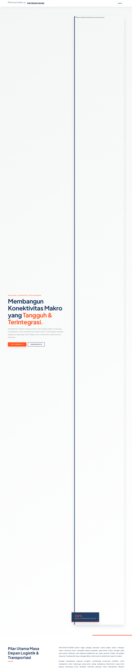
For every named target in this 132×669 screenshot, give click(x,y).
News (120, 3)
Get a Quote (16, 344)
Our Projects (36, 344)
